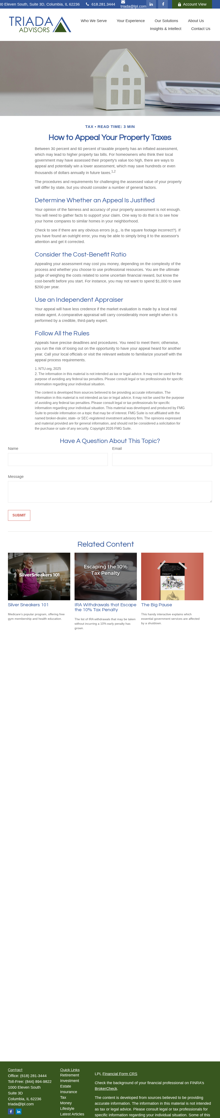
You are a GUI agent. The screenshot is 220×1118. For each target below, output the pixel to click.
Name (13, 448)
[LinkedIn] (151, 4)
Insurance (68, 1092)
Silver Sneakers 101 (28, 604)
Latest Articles (72, 1114)
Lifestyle (67, 1108)
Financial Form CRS (119, 1074)
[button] (93, 21)
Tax (63, 1097)
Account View (194, 4)
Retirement (69, 1075)
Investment (69, 1081)
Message (16, 476)
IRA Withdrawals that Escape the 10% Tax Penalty (105, 607)
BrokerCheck (106, 1088)
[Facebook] (163, 4)
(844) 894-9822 (38, 1081)
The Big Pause (156, 604)
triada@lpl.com (21, 1104)
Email (117, 448)
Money (66, 1103)
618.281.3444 (103, 4)
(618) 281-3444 (33, 1076)
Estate (65, 1086)
